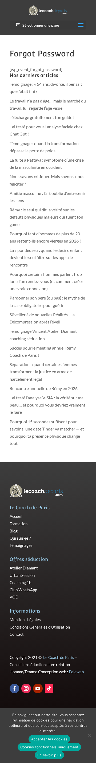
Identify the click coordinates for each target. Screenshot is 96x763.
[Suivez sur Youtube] (38, 688)
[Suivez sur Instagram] (26, 688)
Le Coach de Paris (58, 657)
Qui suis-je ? (20, 538)
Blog (14, 530)
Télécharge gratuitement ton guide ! (42, 117)
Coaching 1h (20, 582)
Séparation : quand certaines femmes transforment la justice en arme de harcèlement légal (43, 371)
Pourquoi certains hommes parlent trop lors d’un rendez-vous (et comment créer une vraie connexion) (46, 281)
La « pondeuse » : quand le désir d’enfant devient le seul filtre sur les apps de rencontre (46, 257)
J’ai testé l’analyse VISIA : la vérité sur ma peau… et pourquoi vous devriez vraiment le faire (47, 405)
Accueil (16, 516)
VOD (14, 596)
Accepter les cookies (49, 739)
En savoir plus (49, 755)
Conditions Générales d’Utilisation (40, 627)
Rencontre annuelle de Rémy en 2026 (44, 388)
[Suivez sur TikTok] (49, 688)
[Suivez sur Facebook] (14, 688)
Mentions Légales (25, 619)
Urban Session (22, 575)
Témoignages (21, 545)
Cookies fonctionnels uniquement (49, 747)
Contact (17, 634)
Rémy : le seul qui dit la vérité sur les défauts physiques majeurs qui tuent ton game (46, 217)
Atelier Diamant (24, 567)
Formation (18, 523)
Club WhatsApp (23, 589)
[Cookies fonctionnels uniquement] (89, 735)
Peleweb (76, 671)
